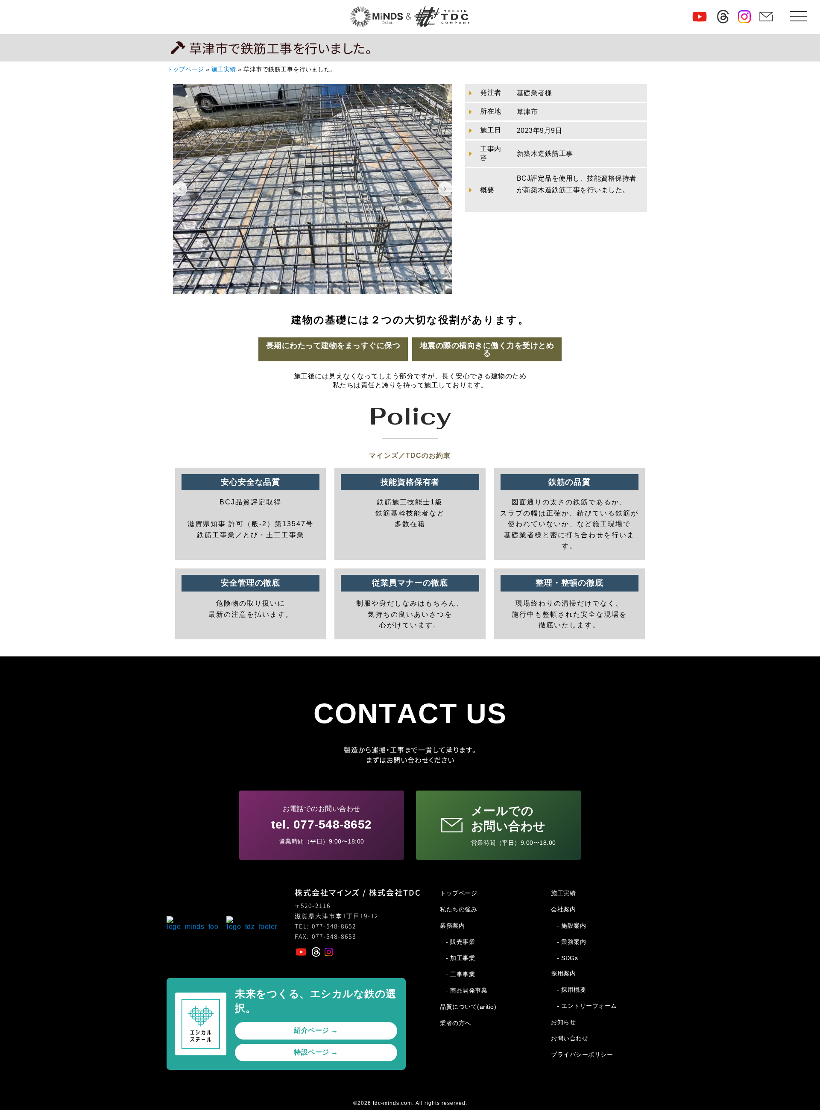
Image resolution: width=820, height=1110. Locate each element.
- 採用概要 (571, 989)
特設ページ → (316, 1052)
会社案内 (563, 909)
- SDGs (567, 958)
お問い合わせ (569, 1038)
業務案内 (452, 925)
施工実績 (223, 69)
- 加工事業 (460, 958)
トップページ (185, 69)
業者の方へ (455, 1022)
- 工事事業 (460, 974)
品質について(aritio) (468, 1006)
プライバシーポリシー (582, 1054)
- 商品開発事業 (466, 990)
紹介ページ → (316, 1030)
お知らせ (563, 1022)
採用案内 (563, 973)
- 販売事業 (460, 941)
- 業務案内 (571, 941)
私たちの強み (458, 909)
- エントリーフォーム (587, 1005)
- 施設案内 (571, 925)
